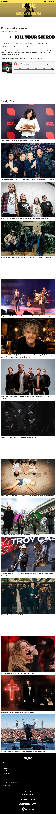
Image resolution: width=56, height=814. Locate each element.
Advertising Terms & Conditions (9, 776)
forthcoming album (44, 51)
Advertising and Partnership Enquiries (10, 782)
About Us (4, 765)
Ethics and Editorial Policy (8, 773)
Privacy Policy (5, 768)
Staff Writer (14, 31)
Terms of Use (5, 770)
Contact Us (5, 787)
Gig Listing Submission (7, 785)
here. (41, 58)
